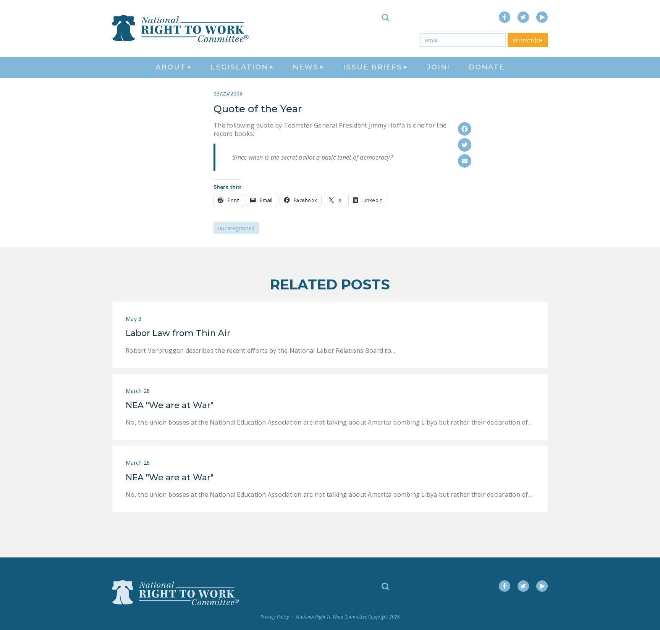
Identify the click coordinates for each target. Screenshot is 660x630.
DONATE (487, 67)
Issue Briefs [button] (372, 67)
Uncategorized (236, 228)
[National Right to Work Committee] (181, 28)
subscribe (527, 40)
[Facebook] (464, 129)
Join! (438, 67)
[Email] (464, 161)
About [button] (170, 67)
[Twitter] (464, 145)
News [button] (306, 67)
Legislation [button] (239, 67)
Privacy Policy (274, 617)
